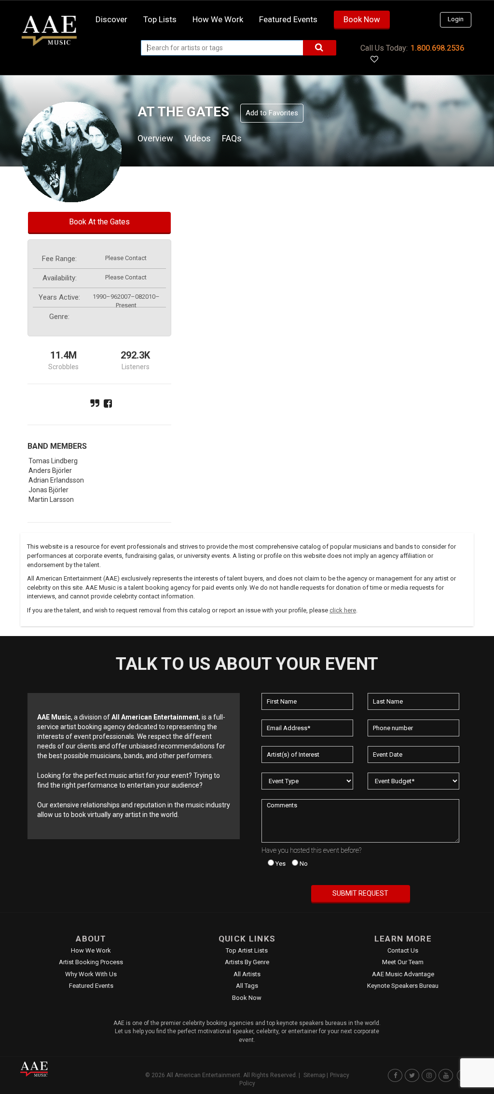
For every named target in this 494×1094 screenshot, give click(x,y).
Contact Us (402, 950)
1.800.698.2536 (437, 48)
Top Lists (160, 19)
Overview (155, 138)
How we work (217, 19)
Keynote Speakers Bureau (403, 985)
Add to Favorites (272, 113)
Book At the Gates (99, 221)
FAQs (232, 138)
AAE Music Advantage (403, 974)
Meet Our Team (403, 962)
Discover (111, 19)
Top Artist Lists (247, 950)
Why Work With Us (91, 974)
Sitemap (314, 1075)
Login (456, 19)
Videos (197, 138)
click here (342, 610)
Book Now (361, 19)
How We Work (91, 950)
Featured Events (288, 19)
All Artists (247, 974)
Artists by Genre (247, 962)
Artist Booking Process (91, 962)
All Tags (247, 985)
